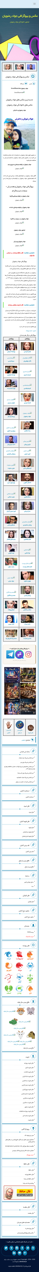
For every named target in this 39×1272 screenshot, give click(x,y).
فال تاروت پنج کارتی (28, 1089)
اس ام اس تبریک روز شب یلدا (25, 772)
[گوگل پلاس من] (25, 1253)
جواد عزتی (11, 580)
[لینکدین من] (14, 1253)
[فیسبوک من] (22, 1248)
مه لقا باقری (27, 496)
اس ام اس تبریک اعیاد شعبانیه (25, 777)
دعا (33, 886)
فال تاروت (31, 1119)
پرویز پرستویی (11, 430)
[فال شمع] (12, 691)
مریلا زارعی (11, 360)
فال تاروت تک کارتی (28, 1076)
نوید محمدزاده (11, 388)
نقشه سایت (11, 1266)
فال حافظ (31, 1169)
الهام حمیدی (27, 402)
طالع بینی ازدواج (19, 731)
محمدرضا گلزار (11, 595)
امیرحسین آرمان (11, 511)
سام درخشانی (27, 609)
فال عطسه (31, 1213)
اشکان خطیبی (27, 482)
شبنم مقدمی (27, 388)
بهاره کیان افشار (11, 539)
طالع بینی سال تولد (28, 1047)
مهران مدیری (27, 374)
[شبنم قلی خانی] (8, 67)
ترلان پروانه (11, 609)
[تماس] (11, 1248)
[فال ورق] (12, 707)
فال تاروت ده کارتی (28, 1102)
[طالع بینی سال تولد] (19, 1028)
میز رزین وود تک (29, 1135)
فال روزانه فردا (29, 1228)
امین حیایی (27, 453)
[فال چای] (28, 707)
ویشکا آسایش (11, 351)
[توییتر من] (6, 1248)
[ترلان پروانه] (19, 67)
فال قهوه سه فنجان (28, 831)
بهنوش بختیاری (11, 453)
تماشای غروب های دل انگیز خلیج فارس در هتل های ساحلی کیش (20, 1140)
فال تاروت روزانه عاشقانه (26, 1111)
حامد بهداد (27, 623)
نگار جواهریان (27, 360)
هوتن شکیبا (27, 580)
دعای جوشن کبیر (29, 881)
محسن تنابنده (27, 638)
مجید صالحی (11, 496)
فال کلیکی (31, 901)
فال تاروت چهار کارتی (28, 1084)
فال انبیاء (31, 812)
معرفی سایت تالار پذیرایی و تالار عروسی (23, 1150)
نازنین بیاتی (27, 444)
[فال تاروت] (28, 675)
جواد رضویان (27, 416)
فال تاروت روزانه (29, 1063)
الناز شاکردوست (27, 566)
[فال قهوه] (28, 691)
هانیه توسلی (27, 351)
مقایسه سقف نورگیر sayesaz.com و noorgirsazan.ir (19, 1146)
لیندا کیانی (11, 552)
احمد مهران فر (11, 444)
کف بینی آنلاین (8, 731)
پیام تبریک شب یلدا (28, 1183)
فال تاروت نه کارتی (28, 1098)
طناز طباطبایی (27, 539)
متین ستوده (11, 468)
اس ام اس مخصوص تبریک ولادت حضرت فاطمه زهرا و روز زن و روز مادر (19, 767)
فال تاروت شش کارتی (27, 1093)
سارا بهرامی (27, 511)
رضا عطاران (27, 430)
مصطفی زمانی (11, 524)
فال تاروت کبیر (29, 1067)
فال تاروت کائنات (29, 1071)
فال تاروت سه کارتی (28, 1080)
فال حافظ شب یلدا (29, 1178)
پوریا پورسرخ (11, 482)
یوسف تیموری (11, 374)
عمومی (23, 739)
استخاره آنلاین (30, 796)
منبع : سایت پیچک (31, 330)
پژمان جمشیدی (27, 524)
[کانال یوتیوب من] (19, 1253)
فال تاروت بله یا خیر (28, 1115)
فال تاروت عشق (29, 1106)
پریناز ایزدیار (11, 416)
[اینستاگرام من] (17, 1248)
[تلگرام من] (28, 1248)
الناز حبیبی (11, 623)
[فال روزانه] (12, 675)
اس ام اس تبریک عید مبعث (26, 757)
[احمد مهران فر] (31, 67)
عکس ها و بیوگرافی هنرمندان (25, 1232)
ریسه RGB (30, 932)
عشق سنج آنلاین (29, 916)
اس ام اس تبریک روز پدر (27, 762)
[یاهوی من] (33, 1248)
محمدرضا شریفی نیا (11, 638)
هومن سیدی (11, 402)
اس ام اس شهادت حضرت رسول (25, 781)
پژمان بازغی (27, 595)
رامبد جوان (11, 566)
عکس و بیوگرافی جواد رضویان (20, 16)
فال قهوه (31, 827)
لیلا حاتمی (27, 552)
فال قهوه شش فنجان (28, 836)
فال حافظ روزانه (29, 1174)
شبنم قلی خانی (27, 468)
